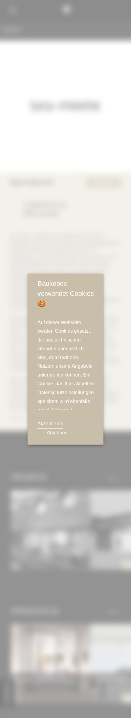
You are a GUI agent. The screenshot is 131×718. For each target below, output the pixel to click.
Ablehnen (57, 433)
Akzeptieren (51, 423)
